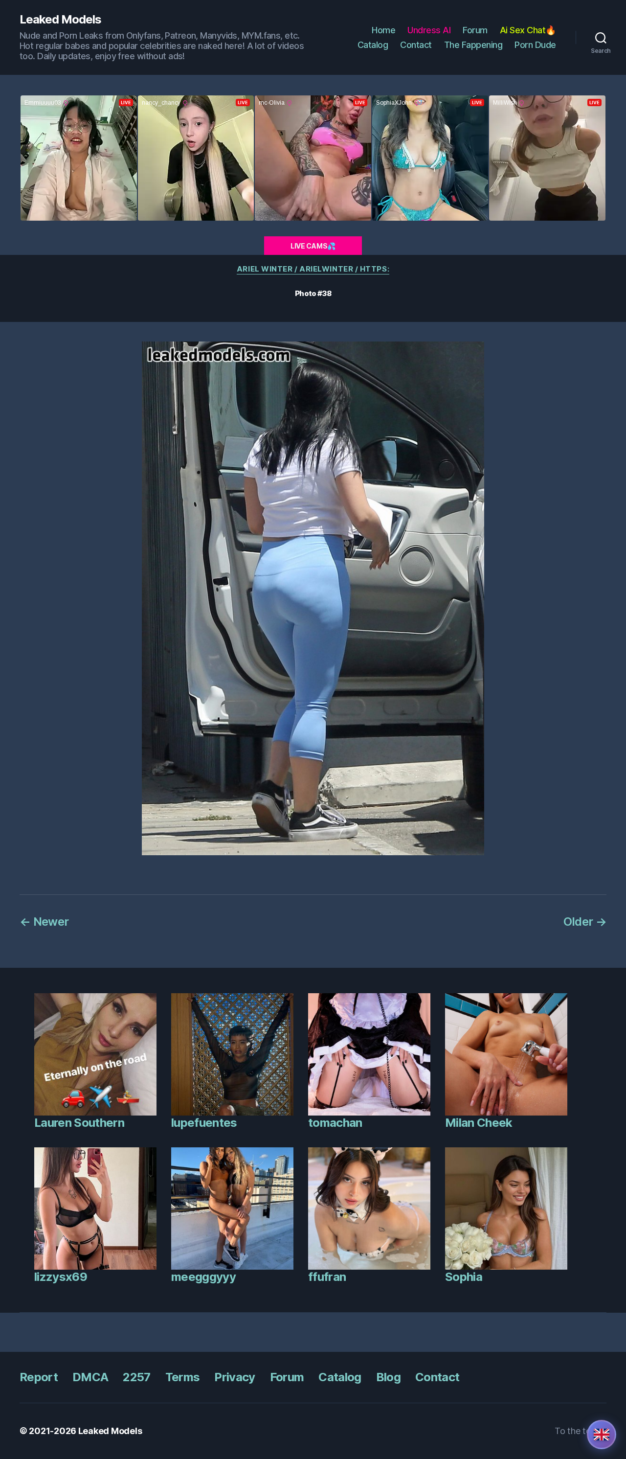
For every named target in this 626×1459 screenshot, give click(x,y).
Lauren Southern (79, 1123)
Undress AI (428, 30)
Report (39, 1377)
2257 (136, 1377)
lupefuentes (204, 1123)
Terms (182, 1377)
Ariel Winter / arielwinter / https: (313, 269)
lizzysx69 (60, 1277)
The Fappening (473, 45)
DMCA (90, 1377)
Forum (475, 30)
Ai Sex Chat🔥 (528, 30)
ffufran (327, 1277)
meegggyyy (203, 1277)
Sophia (463, 1277)
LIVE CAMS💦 (313, 246)
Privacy (234, 1377)
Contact (416, 45)
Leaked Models (60, 19)
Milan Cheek (479, 1123)
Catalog (373, 45)
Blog (388, 1377)
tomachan (335, 1123)
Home (383, 30)
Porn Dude (535, 45)
